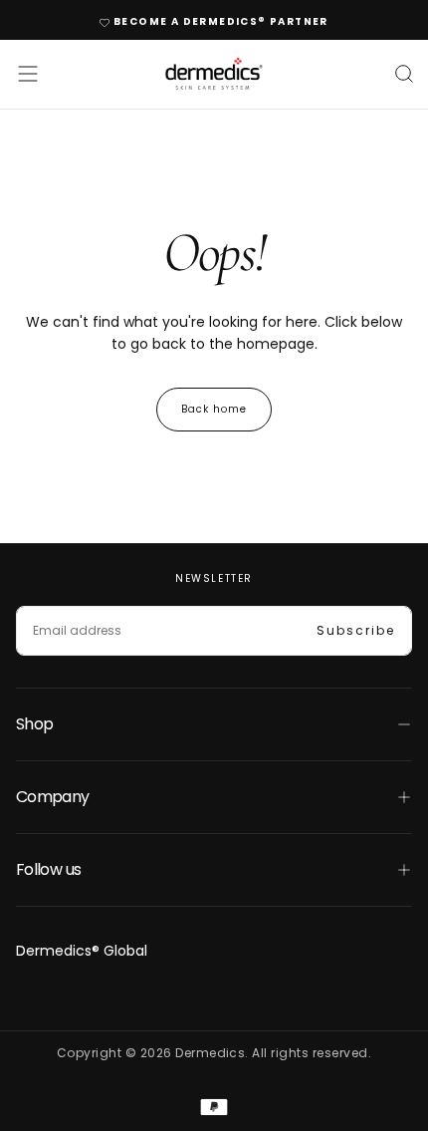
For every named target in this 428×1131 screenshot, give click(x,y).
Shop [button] (34, 723)
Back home (214, 409)
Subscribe (356, 630)
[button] (28, 74)
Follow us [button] (48, 869)
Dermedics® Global (81, 951)
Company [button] (53, 796)
